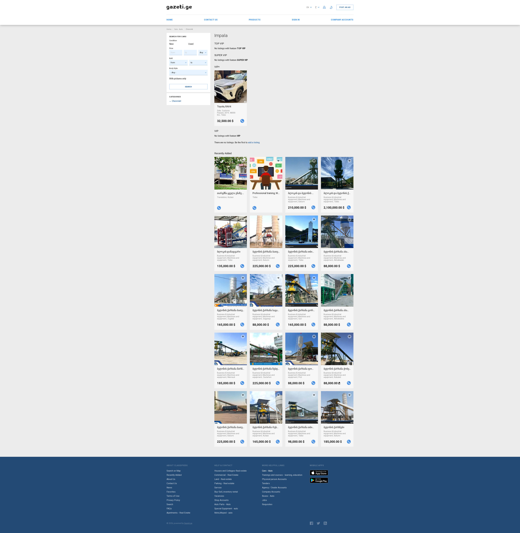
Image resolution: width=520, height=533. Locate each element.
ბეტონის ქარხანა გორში (301, 310)
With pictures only (177, 78)
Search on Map (174, 471)
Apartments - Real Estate (178, 512)
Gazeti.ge (188, 523)
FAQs (169, 508)
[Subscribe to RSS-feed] (326, 523)
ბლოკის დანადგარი (228, 251)
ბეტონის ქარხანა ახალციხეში (337, 310)
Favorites (171, 491)
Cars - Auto (178, 29)
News (169, 487)
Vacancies (219, 496)
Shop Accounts (221, 500)
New (171, 44)
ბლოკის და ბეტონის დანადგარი (301, 193)
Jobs (264, 500)
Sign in (296, 20)
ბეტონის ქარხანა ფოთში (301, 368)
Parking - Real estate (224, 483)
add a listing (254, 142)
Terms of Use (173, 496)
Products (255, 20)
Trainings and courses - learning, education (282, 475)
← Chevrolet (175, 101)
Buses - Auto (268, 496)
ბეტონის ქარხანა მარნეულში (230, 368)
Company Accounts (342, 20)
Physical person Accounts (274, 479)
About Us (171, 479)
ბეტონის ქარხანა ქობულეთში (337, 368)
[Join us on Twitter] (318, 523)
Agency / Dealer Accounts (274, 487)
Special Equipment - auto (226, 508)
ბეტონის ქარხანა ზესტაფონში (266, 368)
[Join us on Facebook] (311, 523)
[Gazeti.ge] (179, 10)
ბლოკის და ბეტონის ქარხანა (337, 193)
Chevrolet (189, 29)
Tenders (266, 483)
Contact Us (211, 20)
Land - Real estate (223, 479)
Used (190, 44)
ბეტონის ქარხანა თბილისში (301, 251)
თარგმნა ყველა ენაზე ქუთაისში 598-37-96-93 (230, 193)
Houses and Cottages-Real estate (230, 471)
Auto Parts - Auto (222, 504)
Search (170, 504)
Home (170, 20)
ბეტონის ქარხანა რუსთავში (266, 427)
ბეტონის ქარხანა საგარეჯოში (266, 310)
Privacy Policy (173, 500)
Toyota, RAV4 (224, 106)
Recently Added (174, 475)
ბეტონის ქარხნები (334, 427)
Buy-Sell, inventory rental (226, 491)
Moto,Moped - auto (223, 512)
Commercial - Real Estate (226, 475)
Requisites (267, 504)
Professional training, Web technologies (266, 193)
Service (218, 487)
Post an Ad (344, 7)
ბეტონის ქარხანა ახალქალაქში (337, 251)
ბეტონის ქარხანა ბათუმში (266, 251)
